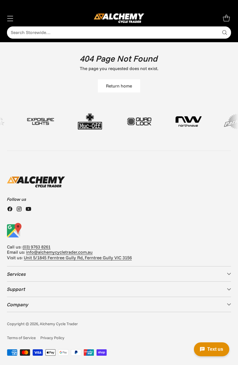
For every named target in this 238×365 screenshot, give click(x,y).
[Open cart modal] (226, 18)
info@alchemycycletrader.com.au (59, 252)
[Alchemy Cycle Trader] (119, 18)
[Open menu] (10, 18)
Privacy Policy (52, 337)
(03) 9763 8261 (37, 247)
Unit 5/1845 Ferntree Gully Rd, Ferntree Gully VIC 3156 (78, 257)
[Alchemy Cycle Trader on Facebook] (9, 209)
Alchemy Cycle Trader (59, 323)
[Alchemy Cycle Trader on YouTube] (28, 209)
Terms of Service (21, 337)
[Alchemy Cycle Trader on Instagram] (19, 209)
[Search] (224, 32)
